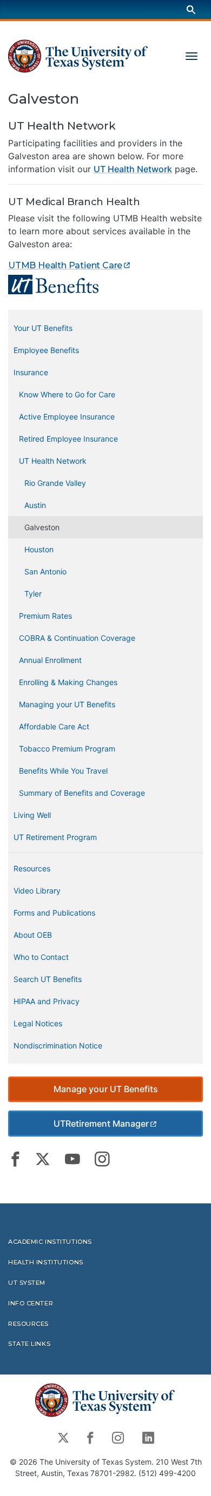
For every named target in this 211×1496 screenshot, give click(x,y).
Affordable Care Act (54, 726)
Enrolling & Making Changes (68, 682)
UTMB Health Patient (65, 265)
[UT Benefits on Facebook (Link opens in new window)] (15, 1159)
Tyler (33, 593)
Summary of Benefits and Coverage (82, 792)
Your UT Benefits (43, 328)
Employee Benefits (46, 350)
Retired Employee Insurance (68, 438)
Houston (39, 549)
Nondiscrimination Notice (58, 1045)
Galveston (42, 527)
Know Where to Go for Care (67, 394)
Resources (32, 868)
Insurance (31, 372)
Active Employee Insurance (67, 416)
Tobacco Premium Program (67, 748)
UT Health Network (133, 169)
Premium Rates (45, 615)
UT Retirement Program (55, 837)
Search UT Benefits (48, 979)
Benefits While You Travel (63, 770)
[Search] (191, 9)
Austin (35, 505)
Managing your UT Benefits (67, 704)
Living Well (32, 815)
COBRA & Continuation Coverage (77, 637)
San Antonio (45, 571)
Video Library (37, 890)
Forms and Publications (54, 912)
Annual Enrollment (50, 660)
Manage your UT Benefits (106, 1089)
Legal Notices (38, 1023)
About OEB (33, 934)
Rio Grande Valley (55, 483)
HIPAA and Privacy (47, 1001)
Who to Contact (41, 957)
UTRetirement (101, 1123)
